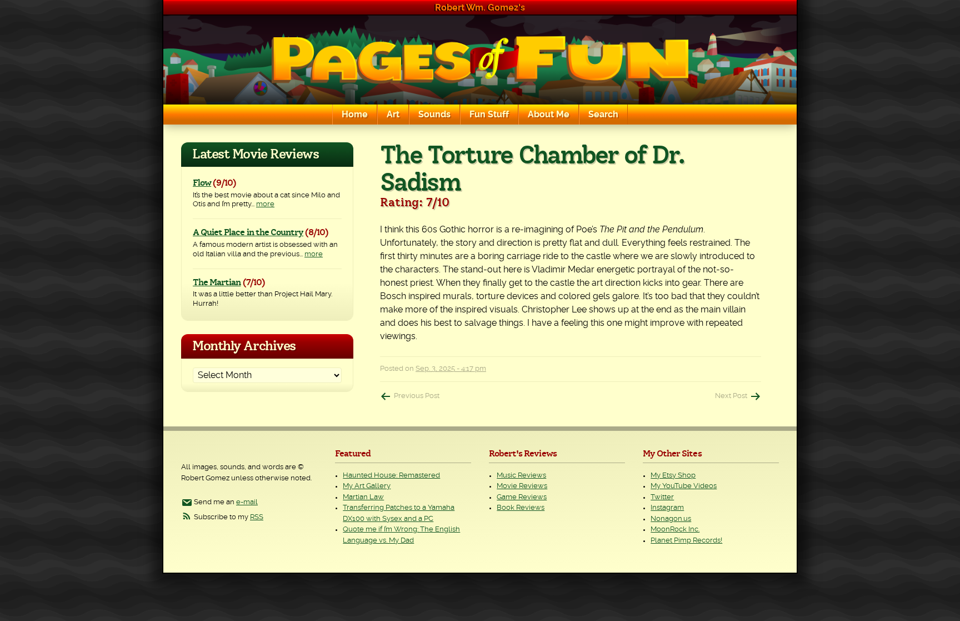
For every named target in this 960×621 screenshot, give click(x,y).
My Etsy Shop (673, 475)
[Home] (480, 60)
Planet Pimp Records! (686, 540)
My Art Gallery (367, 486)
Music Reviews (521, 475)
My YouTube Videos (684, 486)
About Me (548, 114)
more (265, 204)
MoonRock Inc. (675, 529)
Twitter (662, 497)
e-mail (247, 502)
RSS (256, 517)
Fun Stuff (489, 114)
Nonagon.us (671, 519)
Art (393, 114)
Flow (202, 182)
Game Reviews (522, 497)
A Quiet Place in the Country (248, 232)
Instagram (667, 507)
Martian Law (363, 497)
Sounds (434, 114)
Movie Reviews (522, 486)
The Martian (217, 282)
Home (355, 114)
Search (603, 114)
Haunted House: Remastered (391, 475)
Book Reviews (520, 507)
